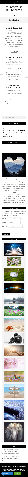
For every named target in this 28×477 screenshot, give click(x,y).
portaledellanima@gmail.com (11, 453)
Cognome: (5, 226)
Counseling (15, 62)
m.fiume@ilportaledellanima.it (11, 456)
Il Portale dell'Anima (9, 461)
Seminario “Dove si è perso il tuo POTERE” (14, 130)
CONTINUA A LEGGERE (14, 51)
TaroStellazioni (17, 64)
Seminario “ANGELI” (8, 136)
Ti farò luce (6, 129)
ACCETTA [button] (17, 473)
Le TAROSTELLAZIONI (14, 57)
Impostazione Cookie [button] (7, 473)
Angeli (20, 32)
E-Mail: (4, 219)
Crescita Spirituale (17, 33)
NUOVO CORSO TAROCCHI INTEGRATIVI (14, 127)
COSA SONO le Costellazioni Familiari (14, 87)
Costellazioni (9, 33)
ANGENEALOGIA (14, 28)
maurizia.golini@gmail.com (11, 458)
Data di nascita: (6, 230)
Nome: (4, 222)
